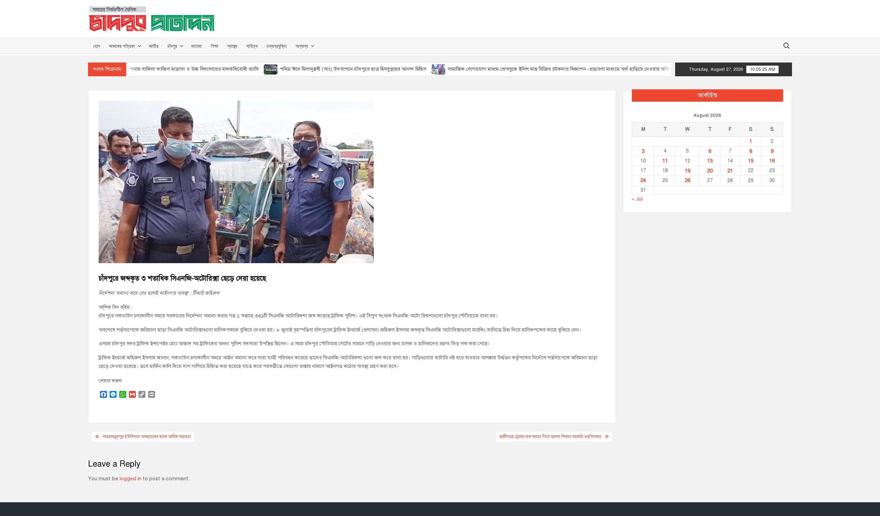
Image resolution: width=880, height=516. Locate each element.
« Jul (637, 199)
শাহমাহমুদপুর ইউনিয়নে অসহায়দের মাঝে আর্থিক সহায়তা (147, 436)
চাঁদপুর (172, 46)
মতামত (196, 46)
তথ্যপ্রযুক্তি (276, 46)
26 (687, 180)
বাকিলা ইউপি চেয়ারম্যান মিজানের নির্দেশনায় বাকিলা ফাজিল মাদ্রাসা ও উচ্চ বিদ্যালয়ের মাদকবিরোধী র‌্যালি (136, 69)
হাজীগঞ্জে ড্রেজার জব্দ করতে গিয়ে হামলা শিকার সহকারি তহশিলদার (550, 436)
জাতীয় (153, 46)
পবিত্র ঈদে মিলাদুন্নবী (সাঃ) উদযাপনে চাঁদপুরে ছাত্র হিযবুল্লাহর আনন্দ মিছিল (333, 69)
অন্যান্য (302, 46)
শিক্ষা (214, 46)
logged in (130, 478)
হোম (96, 46)
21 (730, 171)
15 (751, 161)
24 (643, 180)
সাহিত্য (251, 46)
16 (772, 161)
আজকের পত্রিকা (122, 46)
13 (710, 161)
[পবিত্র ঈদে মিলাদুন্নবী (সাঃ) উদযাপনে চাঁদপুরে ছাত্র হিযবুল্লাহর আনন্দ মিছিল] (250, 69)
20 (710, 171)
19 (687, 171)
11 (665, 161)
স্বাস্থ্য (232, 46)
